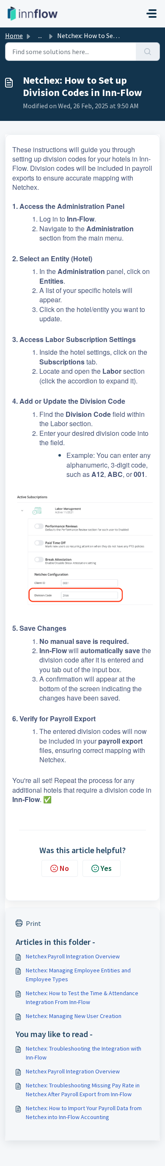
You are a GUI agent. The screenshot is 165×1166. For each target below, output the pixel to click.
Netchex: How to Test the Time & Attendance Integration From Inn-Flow (82, 997)
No (64, 868)
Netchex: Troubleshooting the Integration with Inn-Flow (83, 1053)
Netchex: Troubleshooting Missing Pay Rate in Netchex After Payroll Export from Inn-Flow (83, 1089)
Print (33, 923)
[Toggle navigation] (151, 13)
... (40, 35)
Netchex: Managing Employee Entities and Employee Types (78, 974)
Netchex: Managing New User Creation (73, 1016)
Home (14, 35)
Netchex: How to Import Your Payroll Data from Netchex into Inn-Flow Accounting (84, 1112)
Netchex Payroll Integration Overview (73, 956)
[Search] (148, 51)
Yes (106, 868)
